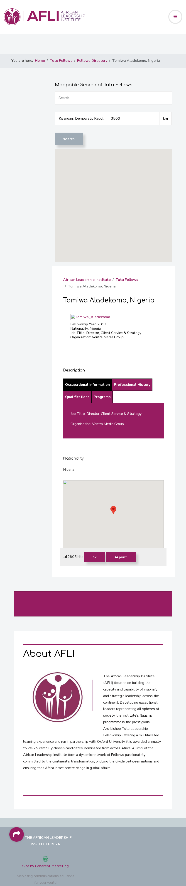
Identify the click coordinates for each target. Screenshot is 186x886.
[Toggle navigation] (175, 17)
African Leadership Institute (87, 279)
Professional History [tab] (132, 384)
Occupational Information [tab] (87, 384)
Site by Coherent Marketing (45, 866)
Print (122, 557)
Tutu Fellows (126, 279)
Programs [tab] (102, 396)
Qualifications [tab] (77, 396)
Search (69, 138)
